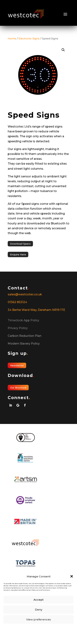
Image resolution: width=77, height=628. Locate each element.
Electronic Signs (29, 38)
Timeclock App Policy (23, 320)
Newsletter (17, 365)
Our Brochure (18, 387)
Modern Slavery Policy (24, 343)
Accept (38, 599)
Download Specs (20, 243)
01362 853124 (17, 302)
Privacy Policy (18, 328)
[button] (71, 576)
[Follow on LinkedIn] (10, 405)
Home (12, 38)
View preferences (38, 619)
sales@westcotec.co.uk (25, 294)
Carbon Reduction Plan (24, 336)
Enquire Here (18, 254)
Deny (38, 609)
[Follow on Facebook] (25, 405)
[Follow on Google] (18, 405)
